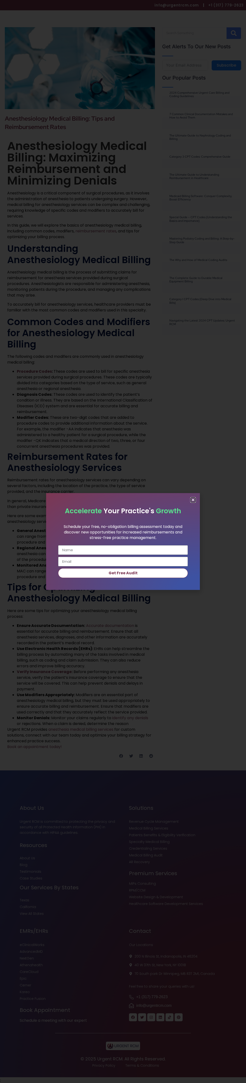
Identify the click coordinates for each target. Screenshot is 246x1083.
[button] (193, 500)
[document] (123, 541)
